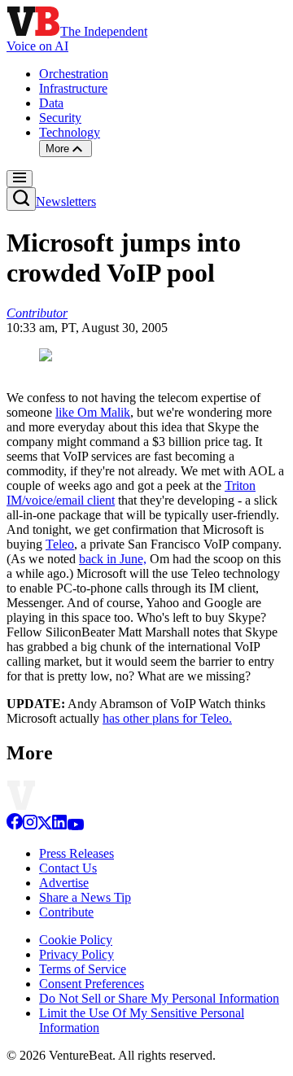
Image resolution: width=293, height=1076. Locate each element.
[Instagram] (30, 826)
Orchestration (73, 74)
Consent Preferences (91, 984)
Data (51, 103)
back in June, (112, 559)
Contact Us (68, 868)
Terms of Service (82, 969)
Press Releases (76, 853)
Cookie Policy (75, 940)
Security (60, 118)
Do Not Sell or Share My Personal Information (159, 998)
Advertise (64, 883)
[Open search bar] (21, 199)
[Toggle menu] (20, 178)
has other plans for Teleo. (167, 718)
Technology (69, 132)
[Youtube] (75, 826)
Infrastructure (73, 88)
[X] (44, 826)
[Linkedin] (59, 826)
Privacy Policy (76, 954)
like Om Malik (92, 412)
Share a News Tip (85, 897)
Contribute (66, 912)
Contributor (37, 313)
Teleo (60, 544)
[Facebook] (15, 826)
